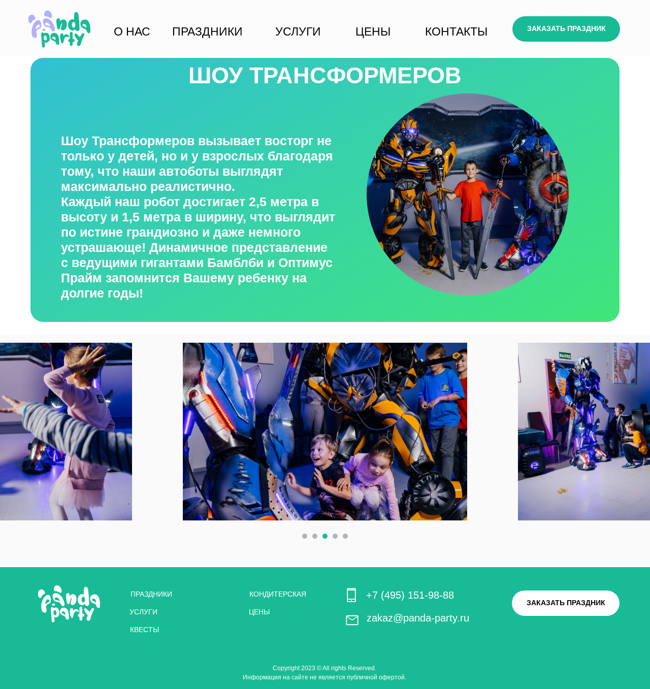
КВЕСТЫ (144, 630)
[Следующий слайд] (629, 431)
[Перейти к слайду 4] (335, 536)
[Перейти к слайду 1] (304, 536)
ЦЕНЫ (373, 31)
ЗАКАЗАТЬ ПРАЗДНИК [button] (566, 28)
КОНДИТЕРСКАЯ (277, 594)
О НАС (132, 31)
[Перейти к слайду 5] (345, 536)
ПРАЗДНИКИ (207, 31)
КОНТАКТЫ (456, 31)
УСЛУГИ (298, 31)
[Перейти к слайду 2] (314, 536)
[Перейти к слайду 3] (325, 536)
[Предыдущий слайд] (21, 431)
